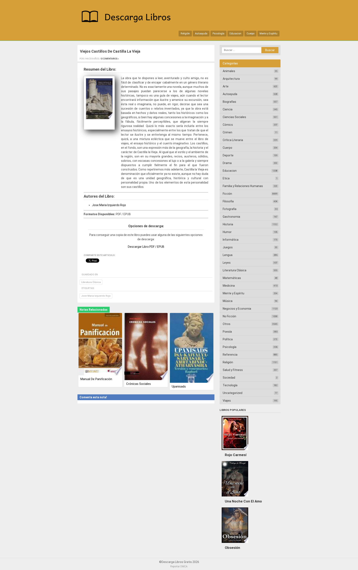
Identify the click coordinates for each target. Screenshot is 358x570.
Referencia (230, 354)
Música (227, 301)
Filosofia (228, 201)
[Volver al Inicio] (128, 17)
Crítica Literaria (233, 140)
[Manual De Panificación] (100, 344)
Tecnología (230, 385)
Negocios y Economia (237, 308)
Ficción (227, 193)
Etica (226, 178)
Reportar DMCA (178, 566)
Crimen (227, 132)
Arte (226, 86)
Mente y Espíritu (268, 33)
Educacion (235, 33)
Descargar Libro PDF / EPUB (146, 246)
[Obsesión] (235, 544)
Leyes (227, 262)
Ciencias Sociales (234, 117)
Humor (227, 232)
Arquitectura (231, 78)
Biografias (229, 101)
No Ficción (229, 316)
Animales (229, 71)
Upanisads (179, 386)
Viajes (227, 400)
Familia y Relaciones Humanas (243, 186)
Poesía (227, 331)
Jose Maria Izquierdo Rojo (109, 205)
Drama (227, 163)
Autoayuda (201, 33)
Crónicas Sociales (138, 384)
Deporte (228, 155)
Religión (185, 33)
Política (228, 339)
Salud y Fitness (233, 370)
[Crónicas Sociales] (146, 347)
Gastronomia (231, 216)
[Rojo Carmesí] (235, 451)
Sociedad (229, 377)
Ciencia (227, 109)
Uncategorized (232, 393)
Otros (226, 324)
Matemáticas (232, 278)
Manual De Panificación (96, 379)
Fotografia (229, 209)
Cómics (228, 124)
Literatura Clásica (91, 282)
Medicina (229, 285)
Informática (230, 239)
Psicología (218, 33)
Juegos (228, 247)
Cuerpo (250, 33)
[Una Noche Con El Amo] (235, 497)
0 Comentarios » (110, 59)
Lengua (227, 255)
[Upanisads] (192, 348)
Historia (228, 224)
